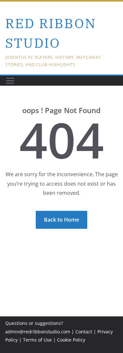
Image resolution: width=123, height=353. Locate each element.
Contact (83, 331)
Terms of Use (37, 340)
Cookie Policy (71, 340)
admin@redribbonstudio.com (37, 331)
